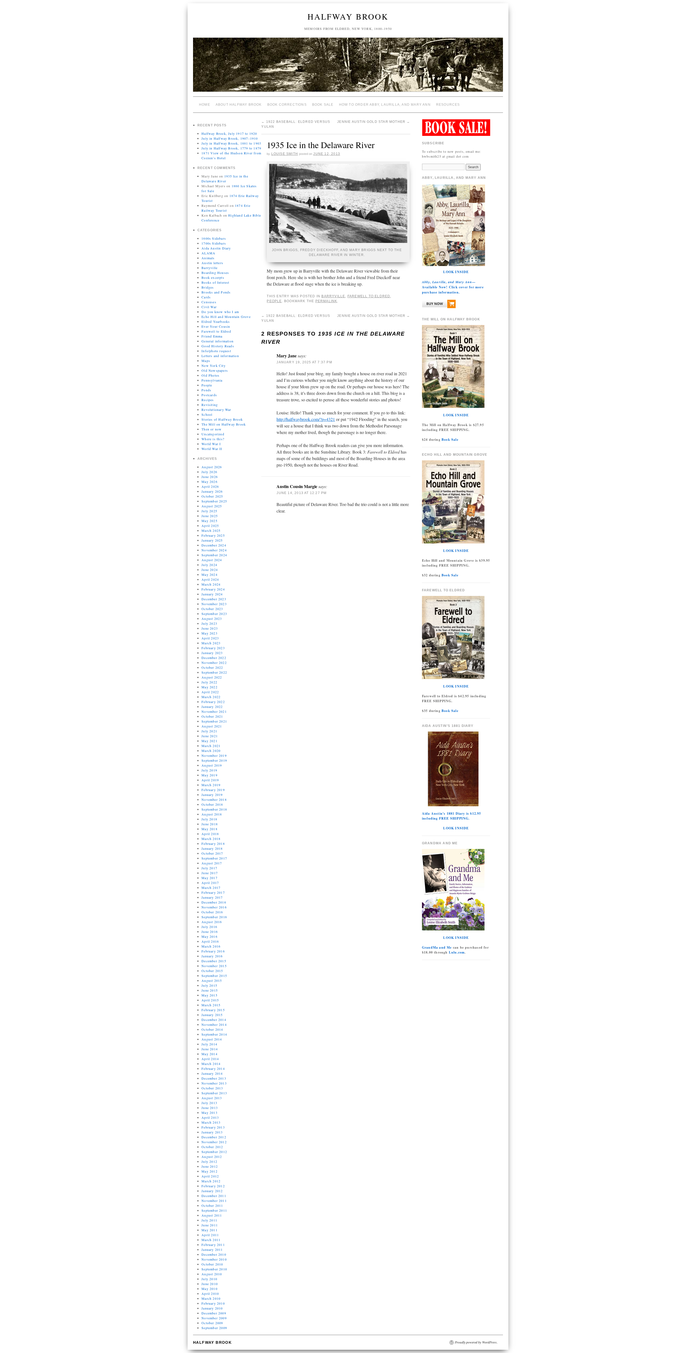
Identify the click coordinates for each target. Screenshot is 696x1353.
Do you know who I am (220, 312)
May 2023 (209, 633)
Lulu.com (457, 952)
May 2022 (209, 687)
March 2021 (210, 745)
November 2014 (214, 1024)
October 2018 (212, 804)
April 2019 (210, 780)
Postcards (209, 395)
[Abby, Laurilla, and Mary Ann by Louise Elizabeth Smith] (439, 305)
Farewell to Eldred (216, 331)
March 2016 (210, 946)
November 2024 (214, 550)
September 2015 (214, 975)
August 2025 (211, 506)
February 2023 (213, 648)
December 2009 (213, 1313)
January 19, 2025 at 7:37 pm (304, 362)
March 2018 (210, 838)
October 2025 (212, 496)
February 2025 (213, 535)
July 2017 (209, 868)
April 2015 (210, 1000)
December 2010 (213, 1254)
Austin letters (212, 263)
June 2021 (209, 736)
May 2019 (209, 775)
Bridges (207, 287)
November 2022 (214, 662)
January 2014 (212, 1073)
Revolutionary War (216, 409)
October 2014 (212, 1029)
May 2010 (209, 1288)
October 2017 (212, 853)
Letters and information (220, 356)
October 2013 (212, 1088)
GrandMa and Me (437, 947)
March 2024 (210, 584)
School (206, 414)
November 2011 (214, 1200)
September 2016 (214, 917)
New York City (213, 365)
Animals (208, 258)
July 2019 (209, 770)
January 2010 (212, 1308)
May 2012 (209, 1171)
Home (204, 105)
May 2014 (209, 1054)
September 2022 (214, 672)
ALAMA (208, 253)
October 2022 (212, 667)
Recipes (207, 400)
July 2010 (209, 1279)
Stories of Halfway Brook (222, 419)
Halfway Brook (348, 16)
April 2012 (210, 1176)
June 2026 (209, 476)
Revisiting (209, 404)
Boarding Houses (215, 272)
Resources (448, 105)
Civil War (209, 307)
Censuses (208, 302)
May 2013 (209, 1112)
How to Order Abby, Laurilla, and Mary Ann (385, 105)
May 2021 (209, 741)
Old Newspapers (214, 370)
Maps (205, 360)
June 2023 (209, 628)
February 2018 (213, 843)
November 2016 (214, 907)
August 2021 (211, 726)
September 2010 (214, 1269)
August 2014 (211, 1039)
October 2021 (212, 716)
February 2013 (213, 1127)
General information (217, 341)
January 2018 (212, 848)
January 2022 (212, 706)
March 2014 (210, 1063)
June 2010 (209, 1284)
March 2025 (210, 530)
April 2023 (210, 638)
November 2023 (214, 604)
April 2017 (210, 882)
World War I (211, 444)
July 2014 (209, 1044)
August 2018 (211, 814)
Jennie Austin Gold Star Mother (373, 122)
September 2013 (214, 1093)
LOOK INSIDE (456, 272)
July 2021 (209, 731)
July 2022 (209, 682)
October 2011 (212, 1205)
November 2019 (214, 755)
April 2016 (210, 941)
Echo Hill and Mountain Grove (226, 316)
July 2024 (209, 565)
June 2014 (209, 1049)
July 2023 (209, 623)
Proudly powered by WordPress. (476, 1342)
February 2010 (213, 1303)
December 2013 (213, 1078)
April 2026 (210, 486)
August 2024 (211, 560)
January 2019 (212, 794)
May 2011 (209, 1230)
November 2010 (214, 1259)
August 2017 (211, 863)
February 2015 (213, 1010)
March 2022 (210, 697)
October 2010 (212, 1264)
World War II (211, 448)
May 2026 (209, 481)
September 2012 (214, 1151)
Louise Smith (284, 154)
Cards (206, 297)
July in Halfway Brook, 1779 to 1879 (231, 148)
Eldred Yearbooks (215, 321)
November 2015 (214, 966)
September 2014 (214, 1034)
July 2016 (209, 926)
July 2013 (209, 1103)
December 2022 (213, 657)
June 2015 (209, 990)
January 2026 (212, 491)
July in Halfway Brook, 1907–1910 (229, 138)
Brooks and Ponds (216, 292)
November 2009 (214, 1318)
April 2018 (210, 834)
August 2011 (211, 1215)
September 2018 (214, 809)
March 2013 (210, 1122)
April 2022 (210, 692)
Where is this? (212, 439)
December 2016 (213, 902)
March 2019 (210, 785)
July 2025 (209, 511)
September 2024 (214, 555)
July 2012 (209, 1161)
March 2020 (210, 750)
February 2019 (213, 790)
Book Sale (323, 105)
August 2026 (211, 467)
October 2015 (212, 970)
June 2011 (209, 1225)
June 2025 (209, 516)
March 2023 (210, 643)
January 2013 (212, 1132)
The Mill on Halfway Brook (223, 424)
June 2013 (209, 1107)
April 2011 (210, 1235)
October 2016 (212, 912)
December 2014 (213, 1019)
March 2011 (210, 1240)
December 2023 (213, 599)
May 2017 (209, 878)
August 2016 (211, 922)
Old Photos (210, 375)
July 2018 (209, 819)
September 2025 (214, 501)
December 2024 (213, 545)
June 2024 (209, 569)
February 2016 (213, 951)
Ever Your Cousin (215, 326)
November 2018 (214, 799)
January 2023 (212, 653)
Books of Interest (215, 282)
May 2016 (209, 936)
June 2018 (209, 824)
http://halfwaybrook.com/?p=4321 (305, 419)
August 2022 (211, 677)
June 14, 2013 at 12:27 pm (301, 493)
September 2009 (214, 1328)
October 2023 (212, 609)
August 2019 (211, 765)
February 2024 (213, 589)
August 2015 (211, 980)
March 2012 (210, 1181)
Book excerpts (212, 277)
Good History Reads (217, 346)
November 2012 (214, 1142)
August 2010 (211, 1274)
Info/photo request (216, 351)
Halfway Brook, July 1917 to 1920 (229, 133)
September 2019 (214, 760)
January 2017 (212, 897)
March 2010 (210, 1298)
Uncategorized (212, 434)
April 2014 (210, 1059)
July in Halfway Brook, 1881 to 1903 (231, 143)
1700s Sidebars (213, 243)
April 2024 (210, 579)
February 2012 (213, 1186)
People (206, 385)
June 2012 (209, 1166)
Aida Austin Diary (216, 248)
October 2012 (212, 1147)
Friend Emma (211, 336)
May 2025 (209, 520)
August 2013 (211, 1098)
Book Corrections (287, 105)
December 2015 (213, 961)
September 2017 (214, 858)
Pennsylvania (211, 380)
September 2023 (214, 613)
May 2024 (209, 574)
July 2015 (209, 985)
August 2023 (211, 618)
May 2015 (209, 995)
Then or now (211, 429)
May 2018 (209, 829)
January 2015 (212, 1015)
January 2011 (212, 1249)
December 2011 (213, 1195)
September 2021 (214, 721)
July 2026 (209, 472)
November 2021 (214, 711)
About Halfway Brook (239, 105)
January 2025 (212, 540)
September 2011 (214, 1210)
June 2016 (209, 931)
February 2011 (213, 1244)
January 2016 (212, 956)
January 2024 (212, 594)
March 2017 (210, 887)
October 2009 (212, 1323)
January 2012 (212, 1191)
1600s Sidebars (213, 238)
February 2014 (213, 1068)
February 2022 (213, 701)
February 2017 (213, 892)
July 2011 (209, 1220)
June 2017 (209, 873)
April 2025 (210, 525)
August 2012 (211, 1156)
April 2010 (210, 1293)
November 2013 (214, 1083)
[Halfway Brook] (348, 67)
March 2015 (210, 1005)
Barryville (209, 267)
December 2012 (213, 1137)
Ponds (206, 390)
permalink (326, 301)
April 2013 (210, 1117)
